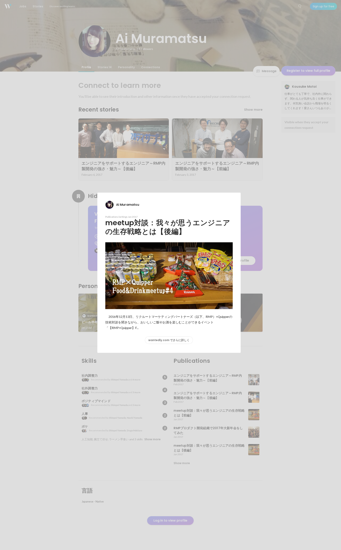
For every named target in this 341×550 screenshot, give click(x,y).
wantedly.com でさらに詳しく (169, 340)
